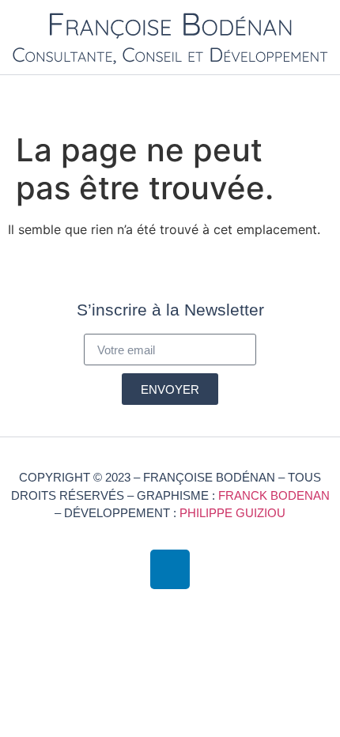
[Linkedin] (170, 569)
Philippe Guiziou (232, 513)
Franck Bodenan (274, 495)
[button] (321, 96)
